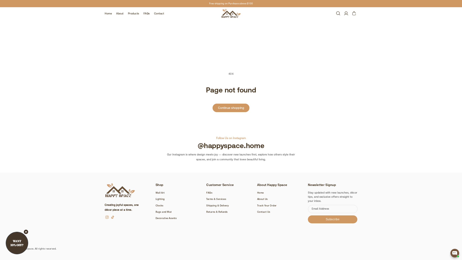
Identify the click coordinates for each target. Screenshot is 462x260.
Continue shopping (231, 108)
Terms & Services (216, 199)
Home (260, 192)
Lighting (160, 199)
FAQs (209, 192)
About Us (262, 199)
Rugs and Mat (164, 211)
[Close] (26, 232)
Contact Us (263, 211)
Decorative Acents (166, 218)
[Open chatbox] (454, 253)
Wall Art (160, 192)
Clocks (160, 205)
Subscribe (333, 219)
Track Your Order (267, 205)
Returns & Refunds (217, 211)
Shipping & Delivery (217, 205)
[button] (338, 13)
